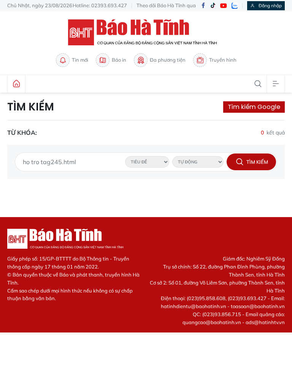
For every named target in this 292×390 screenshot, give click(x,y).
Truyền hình (222, 60)
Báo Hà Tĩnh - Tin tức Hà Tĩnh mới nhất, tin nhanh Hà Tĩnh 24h (146, 32)
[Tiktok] (213, 6)
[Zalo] (235, 6)
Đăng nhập (270, 5)
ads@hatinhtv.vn (265, 322)
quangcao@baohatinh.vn (211, 322)
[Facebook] (203, 6)
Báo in (119, 60)
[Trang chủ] (16, 84)
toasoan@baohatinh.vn (258, 306)
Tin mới (80, 60)
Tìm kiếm (30, 107)
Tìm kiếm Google (254, 106)
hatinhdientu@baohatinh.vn (193, 306)
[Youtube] (223, 6)
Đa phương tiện (168, 60)
